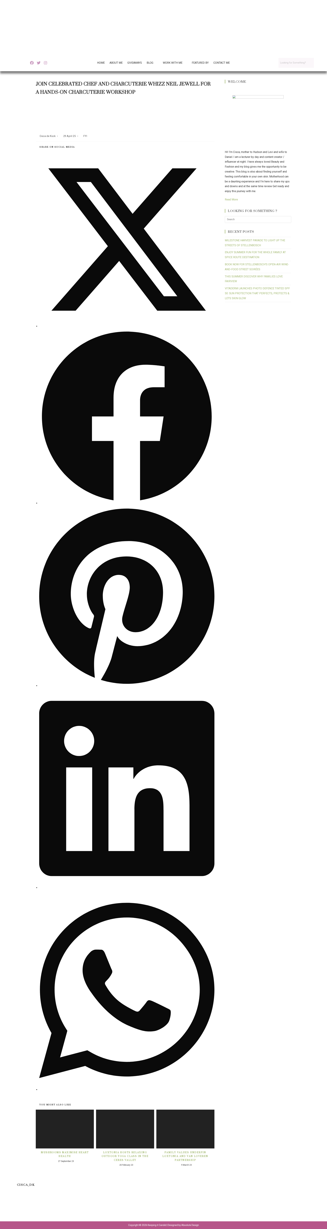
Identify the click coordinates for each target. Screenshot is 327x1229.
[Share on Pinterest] (126, 685)
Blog (150, 62)
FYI (85, 136)
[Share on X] (126, 326)
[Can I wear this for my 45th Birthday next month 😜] (143, 1207)
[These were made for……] (266, 1207)
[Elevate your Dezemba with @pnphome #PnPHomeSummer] (184, 1207)
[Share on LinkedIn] (126, 887)
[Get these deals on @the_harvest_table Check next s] (102, 1207)
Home (101, 62)
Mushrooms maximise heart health (65, 1154)
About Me (116, 62)
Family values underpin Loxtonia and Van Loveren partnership (185, 1156)
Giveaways (134, 62)
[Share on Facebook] (126, 503)
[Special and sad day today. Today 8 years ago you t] (19, 1207)
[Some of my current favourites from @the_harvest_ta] (307, 1207)
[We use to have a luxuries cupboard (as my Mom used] (225, 1207)
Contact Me (221, 62)
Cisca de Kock (48, 136)
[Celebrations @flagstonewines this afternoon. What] (60, 1207)
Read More (231, 199)
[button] (152, 63)
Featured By (200, 62)
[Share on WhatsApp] (126, 1089)
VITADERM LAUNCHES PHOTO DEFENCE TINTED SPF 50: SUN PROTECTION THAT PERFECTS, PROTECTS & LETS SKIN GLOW (257, 293)
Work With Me (172, 62)
